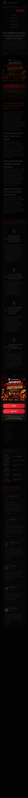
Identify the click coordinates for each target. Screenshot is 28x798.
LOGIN (14, 406)
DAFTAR (14, 411)
